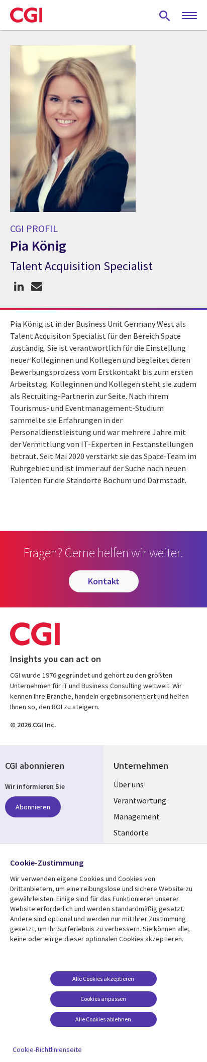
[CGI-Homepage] (26, 15)
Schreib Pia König (36, 286)
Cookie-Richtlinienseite (47, 1049)
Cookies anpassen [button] (103, 998)
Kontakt (104, 581)
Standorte (131, 832)
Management (137, 816)
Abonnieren (33, 806)
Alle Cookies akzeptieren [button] (103, 978)
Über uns (129, 784)
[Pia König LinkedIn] (19, 286)
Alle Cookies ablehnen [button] (103, 1019)
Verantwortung (140, 800)
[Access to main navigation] (189, 16)
